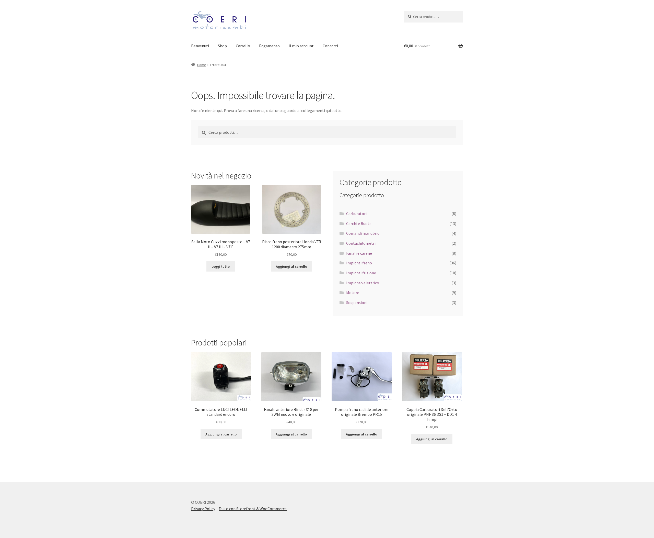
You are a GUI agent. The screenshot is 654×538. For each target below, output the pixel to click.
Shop (222, 45)
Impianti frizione (361, 272)
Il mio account (301, 45)
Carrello (243, 45)
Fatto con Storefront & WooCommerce (253, 508)
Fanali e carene (359, 253)
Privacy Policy (203, 508)
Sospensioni (356, 302)
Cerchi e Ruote (358, 223)
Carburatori (356, 213)
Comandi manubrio (363, 233)
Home (201, 64)
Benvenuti (200, 45)
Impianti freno (359, 262)
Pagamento (269, 45)
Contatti (330, 45)
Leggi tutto (221, 266)
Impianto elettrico (362, 282)
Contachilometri (361, 243)
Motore (352, 292)
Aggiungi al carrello (291, 266)
